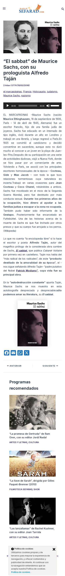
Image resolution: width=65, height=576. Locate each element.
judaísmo (52, 91)
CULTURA (33, 442)
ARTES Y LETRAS (18, 442)
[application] (32, 105)
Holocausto (39, 91)
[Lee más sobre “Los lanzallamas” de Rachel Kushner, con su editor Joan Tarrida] (32, 510)
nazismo (26, 95)
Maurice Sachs (11, 95)
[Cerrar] (54, 549)
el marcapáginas (12, 91)
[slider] (55, 105)
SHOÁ (37, 489)
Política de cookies (20, 572)
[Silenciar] (48, 105)
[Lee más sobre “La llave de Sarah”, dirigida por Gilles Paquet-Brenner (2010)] (32, 463)
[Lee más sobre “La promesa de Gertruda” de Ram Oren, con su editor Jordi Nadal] (32, 412)
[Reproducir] (7, 105)
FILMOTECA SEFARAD (20, 489)
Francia (27, 91)
